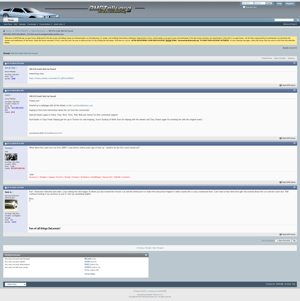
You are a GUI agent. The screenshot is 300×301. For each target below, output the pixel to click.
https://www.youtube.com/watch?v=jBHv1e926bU (51, 78)
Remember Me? (251, 7)
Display (290, 58)
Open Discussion (38, 31)
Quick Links (58, 24)
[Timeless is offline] (11, 156)
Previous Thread (144, 248)
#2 (294, 90)
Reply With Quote (288, 85)
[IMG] (87, 265)
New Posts (8, 24)
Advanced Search (290, 24)
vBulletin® (149, 295)
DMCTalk (279, 284)
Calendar (22, 24)
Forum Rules (90, 274)
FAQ (15, 24)
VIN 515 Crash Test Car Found (24, 53)
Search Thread (279, 58)
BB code (88, 259)
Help (279, 3)
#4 (294, 187)
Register (290, 3)
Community (31, 24)
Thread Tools (266, 58)
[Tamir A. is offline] (11, 206)
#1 (294, 63)
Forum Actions (44, 24)
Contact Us (270, 284)
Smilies (87, 262)
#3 (294, 143)
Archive (288, 284)
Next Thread (158, 248)
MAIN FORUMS (21, 31)
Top (294, 241)
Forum (11, 20)
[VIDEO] (88, 267)
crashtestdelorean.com (82, 105)
